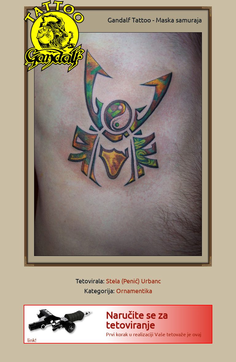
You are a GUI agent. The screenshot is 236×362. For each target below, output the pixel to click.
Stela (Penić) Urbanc (132, 281)
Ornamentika (134, 290)
